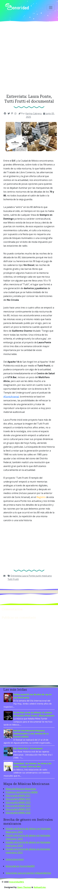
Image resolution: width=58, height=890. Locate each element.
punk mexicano (43, 575)
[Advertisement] (29, 58)
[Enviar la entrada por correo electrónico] (4, 575)
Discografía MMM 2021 (18, 795)
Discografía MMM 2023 (18, 802)
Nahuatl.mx (39, 887)
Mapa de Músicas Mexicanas (21, 788)
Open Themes (24, 887)
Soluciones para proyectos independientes (28, 873)
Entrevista (16, 575)
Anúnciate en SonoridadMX (20, 866)
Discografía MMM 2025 (18, 809)
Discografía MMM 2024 (18, 805)
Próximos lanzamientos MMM (22, 792)
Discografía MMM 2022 (18, 799)
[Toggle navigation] (51, 7)
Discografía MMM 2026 (18, 812)
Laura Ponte (28, 575)
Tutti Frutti (13, 579)
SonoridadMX (16, 882)
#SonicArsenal (11, 396)
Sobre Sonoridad (15, 859)
